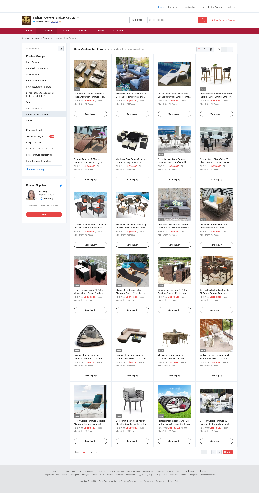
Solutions (83, 30)
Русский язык (98, 474)
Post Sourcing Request (224, 20)
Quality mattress (34, 108)
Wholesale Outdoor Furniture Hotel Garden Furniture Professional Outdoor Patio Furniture (132, 96)
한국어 (149, 474)
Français (85, 474)
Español (64, 474)
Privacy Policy (174, 481)
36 (90, 452)
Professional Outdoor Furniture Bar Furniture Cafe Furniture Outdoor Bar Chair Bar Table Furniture (216, 96)
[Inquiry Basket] (202, 7)
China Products (71, 471)
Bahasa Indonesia (208, 474)
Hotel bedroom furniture (37, 68)
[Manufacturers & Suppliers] (41, 5)
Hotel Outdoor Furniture (37, 114)
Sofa (28, 102)
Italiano (110, 474)
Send (44, 214)
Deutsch (119, 474)
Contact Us (118, 30)
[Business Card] (61, 185)
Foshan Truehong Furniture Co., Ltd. (54, 17)
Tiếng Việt (193, 474)
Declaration (160, 481)
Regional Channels (165, 471)
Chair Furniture (33, 74)
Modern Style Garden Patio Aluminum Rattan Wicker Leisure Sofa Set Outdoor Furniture (131, 293)
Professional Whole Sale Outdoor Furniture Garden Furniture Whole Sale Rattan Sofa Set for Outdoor (173, 227)
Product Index (181, 471)
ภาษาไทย (174, 474)
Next (226, 452)
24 (84, 452)
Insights (205, 471)
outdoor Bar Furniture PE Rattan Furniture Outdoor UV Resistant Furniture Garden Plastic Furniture (174, 293)
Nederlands (130, 474)
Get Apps (215, 7)
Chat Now (47, 198)
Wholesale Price (133, 471)
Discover (100, 30)
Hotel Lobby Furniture (36, 80)
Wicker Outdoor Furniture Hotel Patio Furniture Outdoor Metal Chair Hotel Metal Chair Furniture (215, 358)
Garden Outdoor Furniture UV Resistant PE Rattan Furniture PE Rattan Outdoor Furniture (215, 424)
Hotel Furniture (33, 62)
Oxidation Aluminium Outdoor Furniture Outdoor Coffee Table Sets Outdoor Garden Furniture (172, 162)
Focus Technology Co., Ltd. (110, 481)
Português (75, 474)
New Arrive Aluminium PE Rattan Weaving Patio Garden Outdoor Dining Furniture (89, 293)
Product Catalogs (37, 169)
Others (29, 120)
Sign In (161, 7)
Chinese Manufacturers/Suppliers (93, 471)
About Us (65, 30)
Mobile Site (194, 471)
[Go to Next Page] (230, 49)
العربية (140, 474)
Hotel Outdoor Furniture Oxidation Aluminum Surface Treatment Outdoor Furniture (90, 424)
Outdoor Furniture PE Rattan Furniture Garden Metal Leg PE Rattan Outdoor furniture (88, 162)
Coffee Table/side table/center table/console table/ (40, 94)
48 (97, 452)
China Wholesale (117, 471)
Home (29, 30)
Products (48, 30)
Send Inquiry (91, 114)
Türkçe (183, 474)
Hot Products (56, 471)
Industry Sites (148, 471)
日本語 (157, 474)
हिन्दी (165, 474)
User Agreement (146, 481)
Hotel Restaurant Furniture (38, 86)
